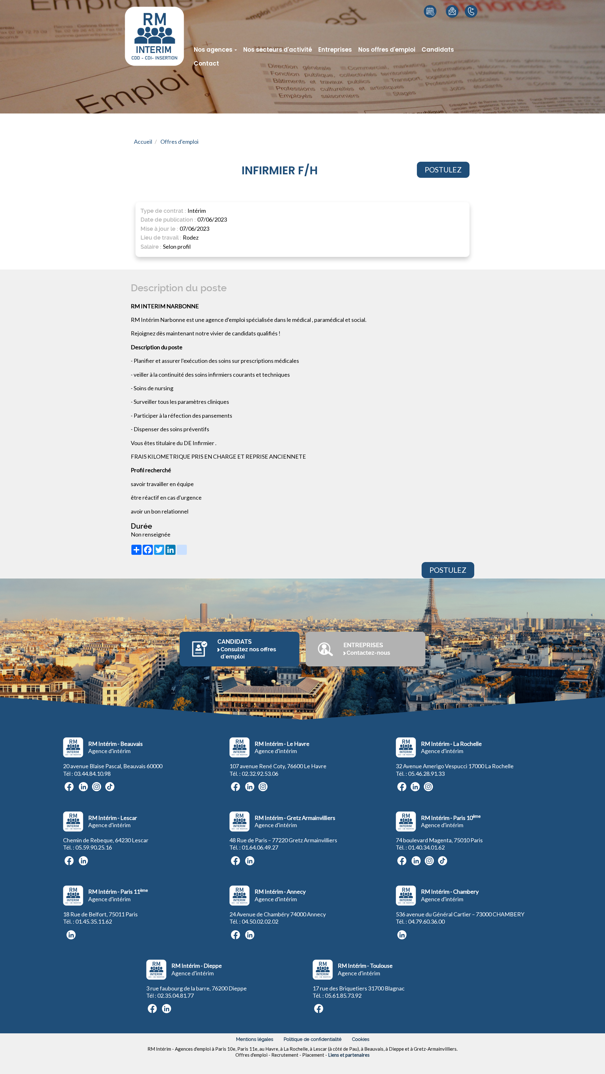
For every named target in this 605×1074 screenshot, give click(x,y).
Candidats (438, 50)
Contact (206, 63)
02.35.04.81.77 (175, 995)
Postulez (443, 169)
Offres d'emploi (179, 141)
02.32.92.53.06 (260, 773)
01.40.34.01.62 (426, 847)
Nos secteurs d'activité (277, 50)
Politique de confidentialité (313, 1039)
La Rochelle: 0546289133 (473, 35)
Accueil (143, 141)
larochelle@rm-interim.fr (448, 25)
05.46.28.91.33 (426, 773)
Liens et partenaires (349, 1055)
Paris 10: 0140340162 (473, 19)
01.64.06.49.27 (260, 847)
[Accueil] (154, 36)
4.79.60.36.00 (428, 921)
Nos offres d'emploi (386, 50)
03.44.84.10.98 (92, 773)
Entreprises (335, 50)
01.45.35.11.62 (93, 921)
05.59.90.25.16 (93, 847)
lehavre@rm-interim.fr (448, 34)
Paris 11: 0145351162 (473, 27)
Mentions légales (254, 1039)
